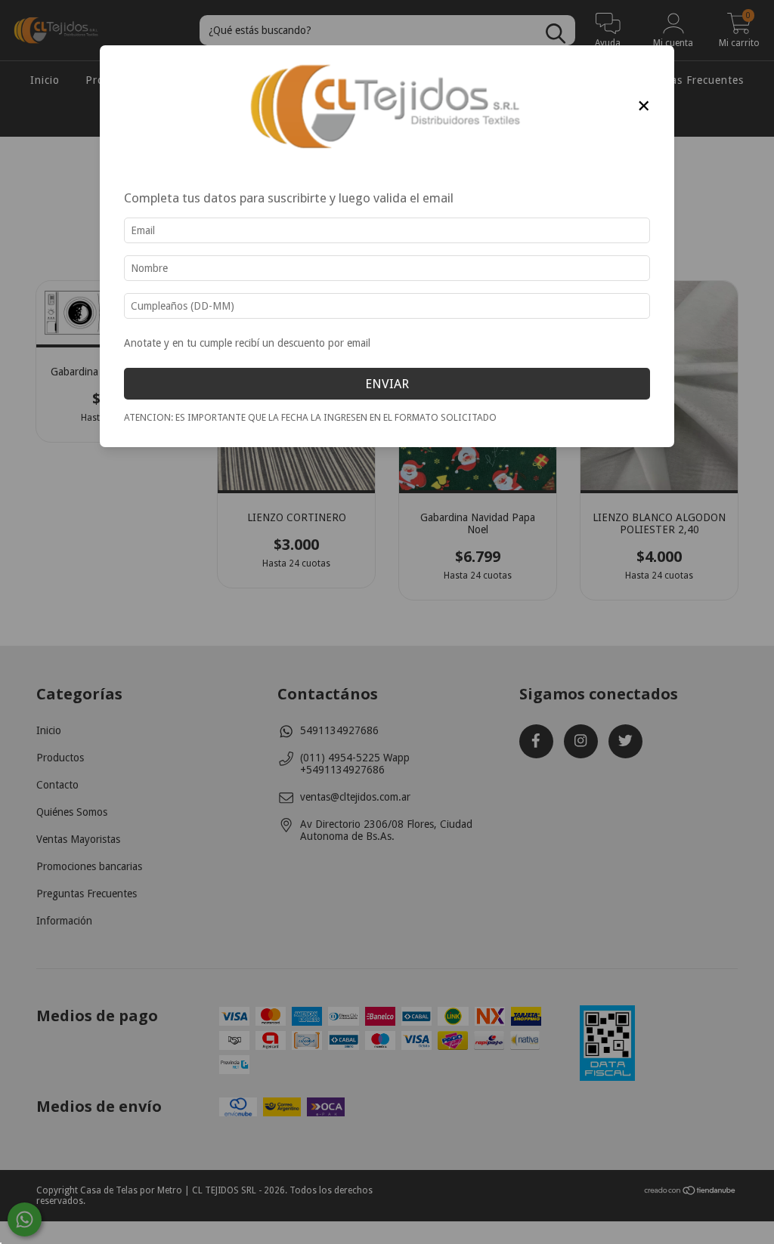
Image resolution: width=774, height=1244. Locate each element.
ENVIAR (387, 383)
